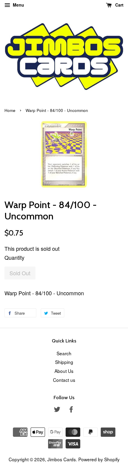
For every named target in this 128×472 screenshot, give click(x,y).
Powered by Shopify (99, 459)
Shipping (64, 362)
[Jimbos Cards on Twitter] (57, 410)
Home (9, 110)
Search (64, 353)
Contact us (64, 379)
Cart (119, 5)
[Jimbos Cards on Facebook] (71, 410)
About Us (64, 371)
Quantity (14, 257)
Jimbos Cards (61, 459)
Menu (18, 5)
